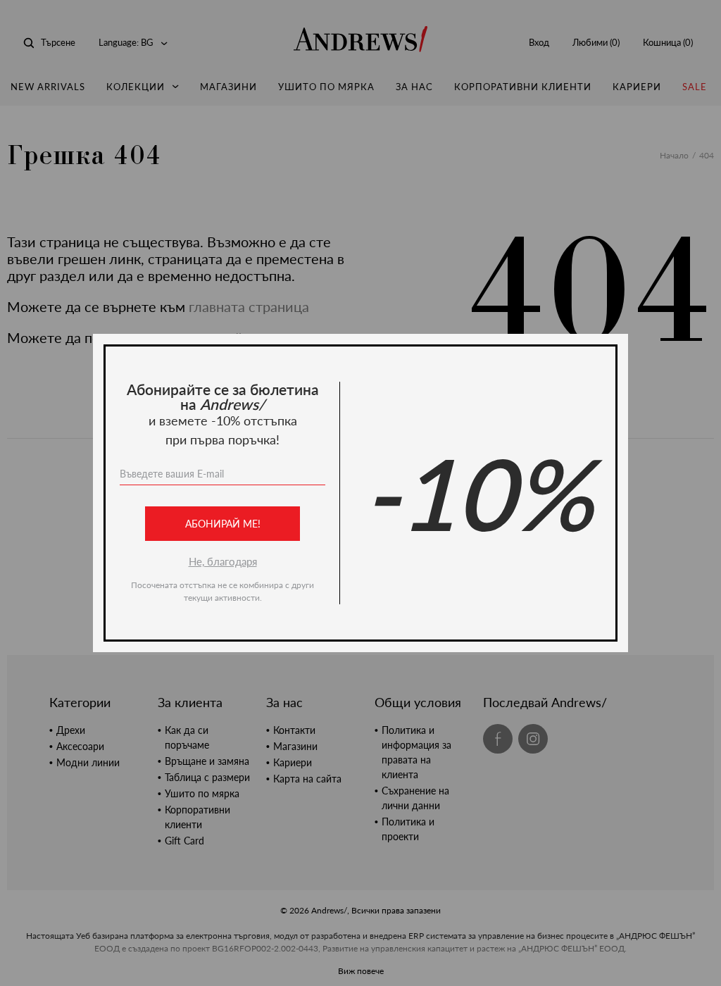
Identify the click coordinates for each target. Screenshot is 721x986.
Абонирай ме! (223, 524)
